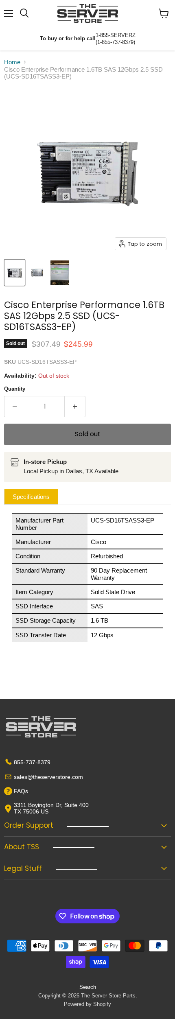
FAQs (21, 791)
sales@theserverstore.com (48, 777)
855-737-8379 (32, 762)
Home (12, 62)
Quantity (14, 389)
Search (87, 987)
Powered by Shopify (87, 1004)
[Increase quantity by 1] (75, 406)
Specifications (31, 496)
